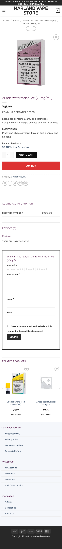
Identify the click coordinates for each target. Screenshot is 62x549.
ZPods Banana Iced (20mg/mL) (16, 403)
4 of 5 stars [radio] (30, 269)
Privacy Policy (11, 439)
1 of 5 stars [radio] (7, 269)
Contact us (10, 508)
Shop (16, 20)
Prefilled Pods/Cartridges (39, 20)
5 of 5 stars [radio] (41, 269)
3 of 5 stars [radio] (20, 269)
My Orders (10, 473)
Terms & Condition (14, 445)
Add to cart (26, 154)
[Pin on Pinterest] (25, 183)
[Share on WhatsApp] (4, 183)
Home (6, 20)
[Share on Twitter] (15, 183)
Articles (8, 502)
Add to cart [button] (16, 414)
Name (10, 299)
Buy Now (31, 165)
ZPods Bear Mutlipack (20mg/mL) (46, 403)
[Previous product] (34, 28)
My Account (11, 468)
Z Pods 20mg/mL (31, 23)
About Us (9, 513)
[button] (4, 10)
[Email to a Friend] (20, 183)
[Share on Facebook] (10, 183)
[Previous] (2, 394)
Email (10, 312)
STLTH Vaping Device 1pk (15, 147)
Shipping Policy (12, 433)
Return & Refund (13, 451)
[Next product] (28, 28)
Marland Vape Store (31, 10)
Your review (13, 274)
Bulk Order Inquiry (14, 485)
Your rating (12, 265)
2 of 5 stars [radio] (12, 269)
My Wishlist (10, 479)
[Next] (59, 394)
